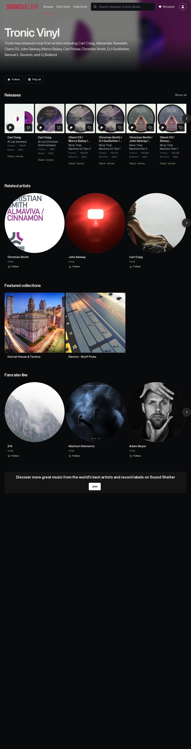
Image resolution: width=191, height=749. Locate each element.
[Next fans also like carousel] (186, 412)
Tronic (11, 145)
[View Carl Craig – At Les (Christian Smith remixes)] (49, 118)
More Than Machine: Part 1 (169, 147)
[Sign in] (183, 6)
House (10, 150)
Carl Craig (14, 137)
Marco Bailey (77, 140)
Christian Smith (109, 137)
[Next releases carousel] (186, 118)
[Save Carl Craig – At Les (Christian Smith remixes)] (59, 127)
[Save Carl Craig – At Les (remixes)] (28, 127)
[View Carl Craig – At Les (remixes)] (19, 118)
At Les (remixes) (17, 141)
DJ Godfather (108, 140)
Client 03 (74, 137)
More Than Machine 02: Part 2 (79, 147)
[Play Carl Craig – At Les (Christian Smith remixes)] (41, 127)
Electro (73, 157)
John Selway (138, 140)
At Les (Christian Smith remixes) (48, 143)
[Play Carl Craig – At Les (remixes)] (10, 127)
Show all (181, 95)
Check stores (15, 156)
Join (95, 486)
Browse (48, 6)
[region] (95, 136)
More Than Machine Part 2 (138, 147)
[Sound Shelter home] (22, 6)
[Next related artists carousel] (186, 222)
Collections (80, 6)
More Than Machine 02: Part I (109, 147)
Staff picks (63, 6)
